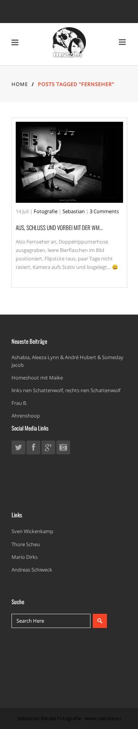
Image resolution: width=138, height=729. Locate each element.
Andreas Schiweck (32, 569)
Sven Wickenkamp (32, 531)
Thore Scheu (26, 544)
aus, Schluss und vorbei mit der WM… (59, 227)
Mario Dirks (25, 556)
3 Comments (104, 211)
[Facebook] (33, 448)
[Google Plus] (48, 448)
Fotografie (46, 211)
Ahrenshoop (26, 415)
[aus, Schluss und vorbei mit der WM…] (69, 162)
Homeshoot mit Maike (37, 377)
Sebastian (73, 211)
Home (20, 84)
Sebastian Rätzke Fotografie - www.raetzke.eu (69, 718)
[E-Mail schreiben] (63, 448)
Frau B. (19, 402)
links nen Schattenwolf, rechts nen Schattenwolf (66, 390)
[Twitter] (18, 448)
